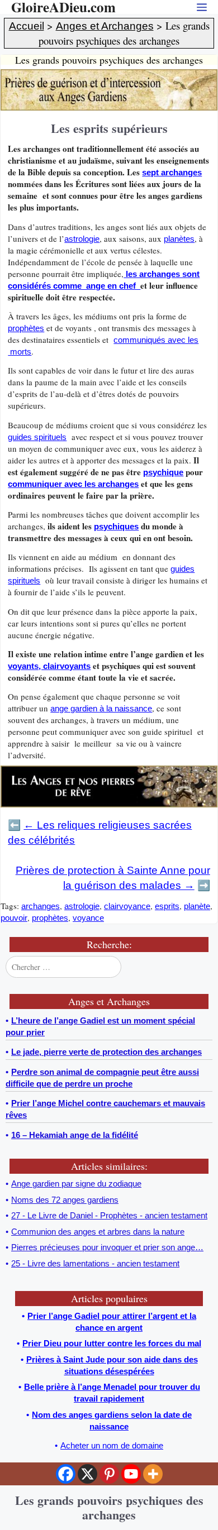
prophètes (26, 328)
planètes (179, 238)
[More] (153, 1474)
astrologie (81, 238)
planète (197, 906)
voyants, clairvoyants (49, 666)
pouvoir (14, 917)
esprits (167, 906)
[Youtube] (131, 1474)
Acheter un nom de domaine (111, 1445)
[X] (87, 1474)
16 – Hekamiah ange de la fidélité (74, 1135)
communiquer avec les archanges (73, 484)
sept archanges (172, 172)
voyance (88, 917)
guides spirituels (37, 437)
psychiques (116, 526)
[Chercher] (203, 966)
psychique (163, 472)
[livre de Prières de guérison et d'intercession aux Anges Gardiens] (109, 107)
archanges (40, 906)
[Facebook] (65, 1474)
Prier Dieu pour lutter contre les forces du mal (111, 1343)
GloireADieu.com (63, 7)
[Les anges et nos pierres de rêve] (109, 804)
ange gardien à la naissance (101, 708)
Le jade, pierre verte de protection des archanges (106, 1051)
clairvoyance (127, 906)
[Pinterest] (109, 1474)
